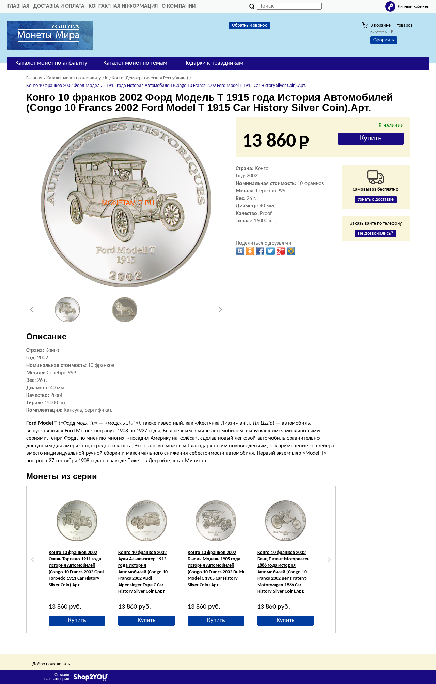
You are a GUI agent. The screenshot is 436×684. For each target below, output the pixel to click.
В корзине (391, 25)
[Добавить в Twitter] (270, 251)
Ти (130, 423)
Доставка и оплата (58, 6)
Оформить (383, 40)
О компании (179, 6)
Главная (18, 6)
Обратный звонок (249, 25)
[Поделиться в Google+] (281, 251)
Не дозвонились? (375, 233)
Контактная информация (123, 6)
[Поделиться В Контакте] (240, 251)
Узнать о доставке (376, 199)
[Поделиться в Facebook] (260, 251)
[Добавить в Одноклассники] (250, 251)
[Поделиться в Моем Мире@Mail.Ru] (291, 251)
